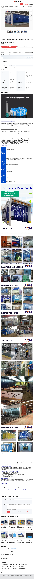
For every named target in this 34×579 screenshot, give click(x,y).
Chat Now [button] (25, 46)
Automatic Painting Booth (22, 568)
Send (8, 511)
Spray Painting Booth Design (5, 568)
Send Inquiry (9, 46)
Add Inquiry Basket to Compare (17, 34)
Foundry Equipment (11, 551)
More (1, 572)
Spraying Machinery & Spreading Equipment (19, 6)
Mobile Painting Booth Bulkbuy (6, 570)
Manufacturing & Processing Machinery (8, 6)
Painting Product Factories (13, 564)
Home (1, 6)
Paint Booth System (12, 566)
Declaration (26, 575)
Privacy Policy (30, 575)
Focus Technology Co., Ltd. (11, 575)
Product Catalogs (13, 548)
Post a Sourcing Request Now (26, 511)
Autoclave (2, 551)
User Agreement (22, 575)
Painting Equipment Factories (23, 564)
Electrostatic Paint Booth (20, 566)
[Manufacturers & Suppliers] (17, 1)
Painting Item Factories (5, 564)
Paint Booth (26, 6)
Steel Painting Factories (5, 566)
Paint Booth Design (14, 568)
